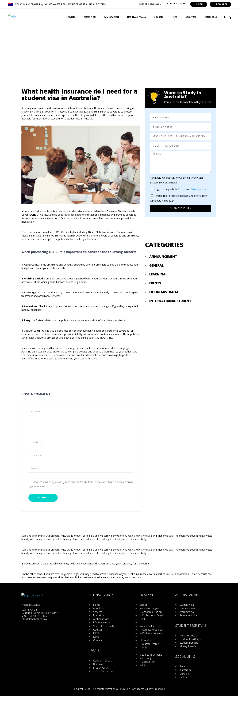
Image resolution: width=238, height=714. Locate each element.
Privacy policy (198, 189)
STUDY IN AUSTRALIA (27, 4)
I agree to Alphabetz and (180, 189)
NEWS (183, 3)
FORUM (171, 3)
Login (200, 4)
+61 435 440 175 (52, 4)
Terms (181, 189)
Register (222, 4)
